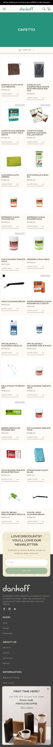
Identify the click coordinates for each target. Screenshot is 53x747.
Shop (5, 623)
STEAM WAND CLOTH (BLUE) (37, 471)
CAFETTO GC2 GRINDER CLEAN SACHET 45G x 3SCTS (13, 133)
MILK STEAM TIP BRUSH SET (13, 387)
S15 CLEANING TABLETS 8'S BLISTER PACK (13, 471)
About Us (7, 647)
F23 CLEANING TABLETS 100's (13, 260)
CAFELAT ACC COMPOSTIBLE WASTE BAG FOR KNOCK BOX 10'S (38, 88)
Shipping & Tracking (11, 677)
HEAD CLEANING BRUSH (13, 302)
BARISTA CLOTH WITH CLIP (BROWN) (12, 86)
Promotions (8, 633)
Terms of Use (8, 683)
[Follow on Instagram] (9, 609)
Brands (6, 628)
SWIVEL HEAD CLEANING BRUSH (36, 513)
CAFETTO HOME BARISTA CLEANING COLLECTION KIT (36, 133)
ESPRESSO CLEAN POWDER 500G (36, 218)
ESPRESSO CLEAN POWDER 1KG (10, 218)
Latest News (8, 658)
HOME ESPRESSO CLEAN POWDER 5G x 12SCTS (39, 302)
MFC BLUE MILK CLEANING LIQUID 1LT (11, 345)
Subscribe (26, 571)
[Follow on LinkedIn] (15, 609)
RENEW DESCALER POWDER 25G (10, 429)
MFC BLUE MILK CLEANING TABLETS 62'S (39, 345)
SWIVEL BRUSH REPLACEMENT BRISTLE (13, 513)
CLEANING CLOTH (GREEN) (10, 176)
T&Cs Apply (26, 707)
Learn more (6, 94)
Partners (6, 663)
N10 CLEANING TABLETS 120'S (39, 387)
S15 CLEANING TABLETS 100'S (38, 429)
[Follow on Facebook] (4, 609)
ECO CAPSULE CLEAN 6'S (37, 176)
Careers (6, 653)
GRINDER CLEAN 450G (38, 259)
